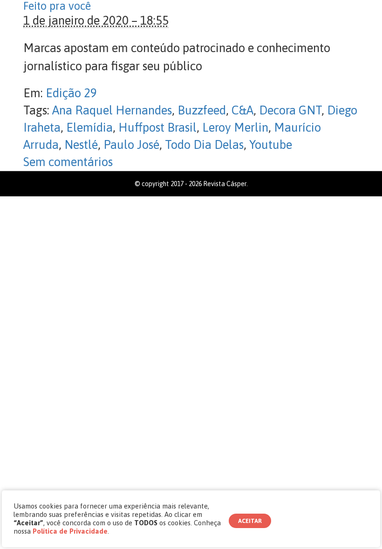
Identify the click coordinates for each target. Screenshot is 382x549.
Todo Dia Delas (204, 145)
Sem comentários (68, 162)
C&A (242, 110)
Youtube (270, 145)
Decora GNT (290, 110)
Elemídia (89, 127)
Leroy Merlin (235, 127)
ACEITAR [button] (250, 520)
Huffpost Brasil (157, 127)
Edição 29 (71, 93)
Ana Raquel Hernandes (112, 110)
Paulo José (131, 145)
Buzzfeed (201, 110)
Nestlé (81, 145)
